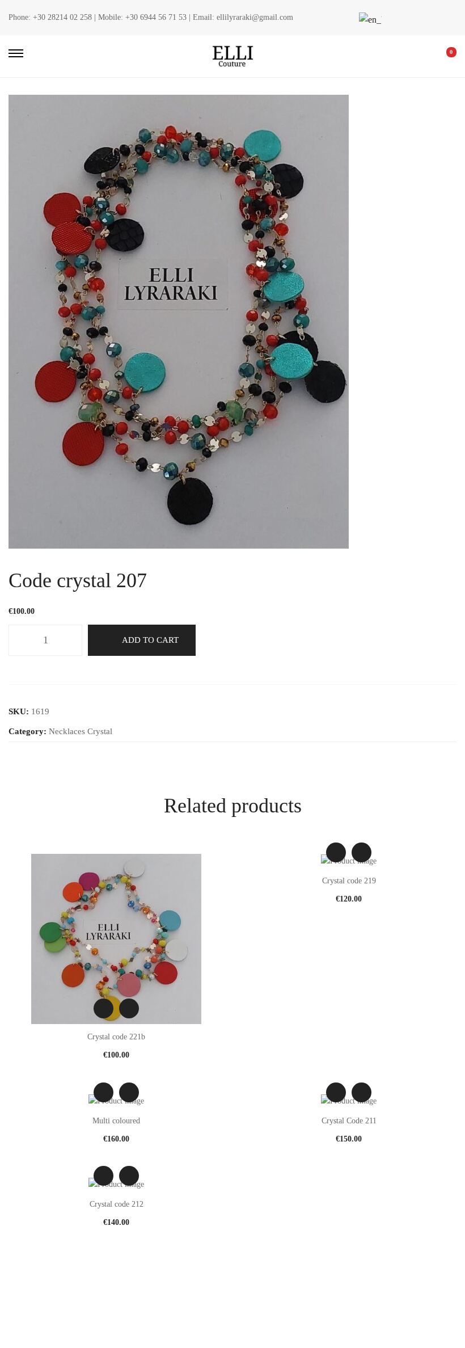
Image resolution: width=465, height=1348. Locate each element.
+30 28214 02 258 (62, 17)
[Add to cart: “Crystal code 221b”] (129, 1008)
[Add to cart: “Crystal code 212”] (129, 1176)
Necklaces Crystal (80, 731)
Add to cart (150, 639)
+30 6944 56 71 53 (156, 17)
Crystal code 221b (116, 1037)
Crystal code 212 (116, 1204)
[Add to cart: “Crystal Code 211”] (361, 1092)
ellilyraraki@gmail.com (255, 17)
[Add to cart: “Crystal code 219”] (361, 852)
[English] (368, 19)
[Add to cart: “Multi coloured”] (129, 1092)
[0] (443, 56)
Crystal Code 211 (349, 1121)
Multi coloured (116, 1121)
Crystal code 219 (349, 881)
